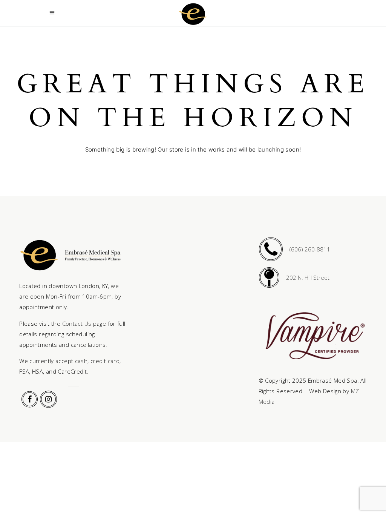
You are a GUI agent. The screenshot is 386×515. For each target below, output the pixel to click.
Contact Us (77, 323)
